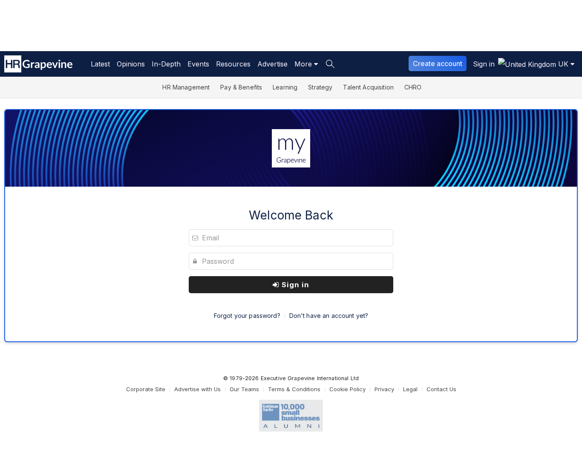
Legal (410, 389)
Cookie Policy (347, 389)
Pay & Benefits (241, 87)
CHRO (413, 87)
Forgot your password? (247, 315)
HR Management (186, 87)
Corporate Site (145, 389)
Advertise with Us (197, 389)
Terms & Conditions (294, 389)
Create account (437, 63)
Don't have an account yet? (329, 315)
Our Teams (244, 389)
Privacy (384, 389)
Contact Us (441, 389)
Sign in (294, 284)
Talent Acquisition (368, 87)
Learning (285, 87)
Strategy (320, 87)
